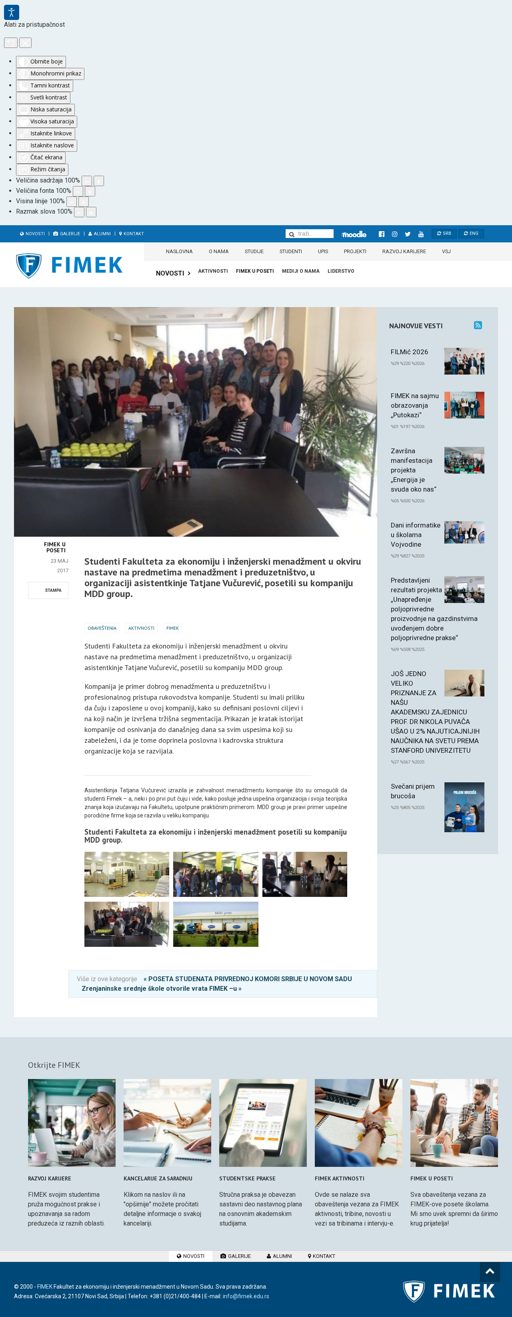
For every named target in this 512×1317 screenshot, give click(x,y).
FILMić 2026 (409, 352)
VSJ (446, 251)
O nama (219, 251)
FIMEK (172, 628)
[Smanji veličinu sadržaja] (87, 181)
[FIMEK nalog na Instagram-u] (394, 234)
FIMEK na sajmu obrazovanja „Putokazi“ (415, 405)
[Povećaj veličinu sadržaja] (99, 181)
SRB (446, 233)
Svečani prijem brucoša (413, 791)
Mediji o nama (301, 271)
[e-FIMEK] (354, 234)
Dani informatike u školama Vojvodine (415, 534)
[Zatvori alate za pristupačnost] (25, 43)
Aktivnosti (213, 271)
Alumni (102, 233)
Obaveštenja (102, 628)
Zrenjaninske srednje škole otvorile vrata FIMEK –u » (162, 988)
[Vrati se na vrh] (490, 1272)
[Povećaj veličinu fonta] (90, 191)
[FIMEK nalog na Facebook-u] (381, 234)
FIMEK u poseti (255, 271)
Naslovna (179, 251)
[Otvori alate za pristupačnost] (11, 12)
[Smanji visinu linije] (71, 201)
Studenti (291, 251)
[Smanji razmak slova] (79, 212)
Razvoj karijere (404, 251)
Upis (323, 251)
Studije (254, 251)
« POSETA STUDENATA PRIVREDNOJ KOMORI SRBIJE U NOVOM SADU (248, 979)
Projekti (355, 251)
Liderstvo (341, 271)
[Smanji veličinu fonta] (78, 191)
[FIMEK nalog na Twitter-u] (407, 234)
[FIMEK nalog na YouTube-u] (421, 234)
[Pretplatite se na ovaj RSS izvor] (478, 325)
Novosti (34, 233)
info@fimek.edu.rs (246, 1296)
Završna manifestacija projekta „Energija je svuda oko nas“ (413, 470)
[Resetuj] (11, 43)
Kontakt (133, 233)
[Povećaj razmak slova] (91, 212)
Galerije (69, 233)
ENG (473, 233)
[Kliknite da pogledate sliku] (195, 311)
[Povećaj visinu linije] (83, 201)
